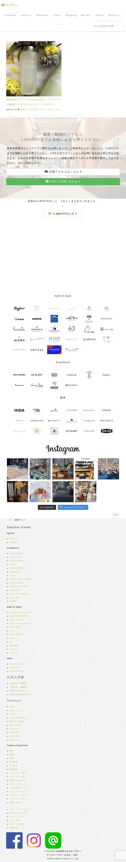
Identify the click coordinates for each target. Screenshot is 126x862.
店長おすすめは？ (17, 780)
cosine (12, 638)
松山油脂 (13, 645)
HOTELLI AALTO (18, 813)
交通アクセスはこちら (64, 171)
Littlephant (14, 572)
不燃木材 (13, 828)
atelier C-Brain (16, 620)
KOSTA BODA (16, 561)
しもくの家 (14, 820)
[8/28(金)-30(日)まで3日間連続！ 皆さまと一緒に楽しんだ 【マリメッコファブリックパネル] (17, 468)
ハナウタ (13, 653)
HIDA (12, 707)
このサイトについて (18, 795)
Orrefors (13, 564)
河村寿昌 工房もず (18, 691)
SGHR (12, 539)
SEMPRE (13, 542)
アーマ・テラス (16, 817)
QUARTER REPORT (19, 616)
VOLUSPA (14, 668)
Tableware (42, 15)
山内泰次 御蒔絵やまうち (21, 694)
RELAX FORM (16, 721)
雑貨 (11, 755)
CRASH (13, 714)
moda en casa (15, 710)
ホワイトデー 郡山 (18, 777)
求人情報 (13, 762)
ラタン (51, 109)
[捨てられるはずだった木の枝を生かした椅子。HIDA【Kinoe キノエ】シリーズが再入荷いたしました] (63, 468)
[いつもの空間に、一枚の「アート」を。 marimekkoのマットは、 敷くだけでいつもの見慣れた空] (85, 468)
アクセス (13, 766)
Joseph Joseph (16, 583)
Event (57, 15)
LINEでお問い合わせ (64, 181)
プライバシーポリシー (19, 799)
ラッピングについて (18, 791)
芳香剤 (59, 109)
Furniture (11, 15)
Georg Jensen (15, 557)
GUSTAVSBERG (17, 568)
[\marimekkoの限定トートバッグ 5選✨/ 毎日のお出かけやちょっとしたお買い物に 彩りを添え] (85, 491)
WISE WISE (15, 725)
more (116, 515)
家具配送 (13, 769)
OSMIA (13, 601)
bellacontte (14, 740)
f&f (11, 642)
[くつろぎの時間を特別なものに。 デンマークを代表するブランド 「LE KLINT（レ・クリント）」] (17, 491)
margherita (14, 729)
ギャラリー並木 (16, 824)
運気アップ (25, 109)
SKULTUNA (15, 590)
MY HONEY (15, 627)
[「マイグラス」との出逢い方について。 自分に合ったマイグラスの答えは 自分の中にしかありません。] (40, 468)
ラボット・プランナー (19, 809)
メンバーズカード (17, 784)
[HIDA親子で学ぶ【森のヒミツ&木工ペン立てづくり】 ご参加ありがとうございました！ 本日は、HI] (108, 468)
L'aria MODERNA (18, 718)
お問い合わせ (15, 802)
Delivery (113, 15)
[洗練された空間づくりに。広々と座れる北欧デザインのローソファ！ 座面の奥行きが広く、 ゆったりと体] (63, 491)
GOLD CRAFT (16, 634)
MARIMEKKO (16, 553)
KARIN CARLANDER (20, 579)
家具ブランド (39, 109)
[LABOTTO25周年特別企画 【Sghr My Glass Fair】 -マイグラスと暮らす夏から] (40, 491)
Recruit (86, 15)
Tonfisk (12, 575)
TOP (10, 520)
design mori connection (20, 623)
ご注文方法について (18, 788)
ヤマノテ (13, 649)
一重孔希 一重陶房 (18, 687)
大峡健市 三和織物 (18, 683)
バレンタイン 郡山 (18, 773)
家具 (11, 751)
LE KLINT (14, 598)
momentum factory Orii (20, 612)
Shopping (71, 15)
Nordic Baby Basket (18, 594)
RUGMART (14, 736)
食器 (11, 758)
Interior (26, 15)
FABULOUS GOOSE (19, 587)
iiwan (11, 631)
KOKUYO (14, 732)
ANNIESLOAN (16, 671)
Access (99, 15)
